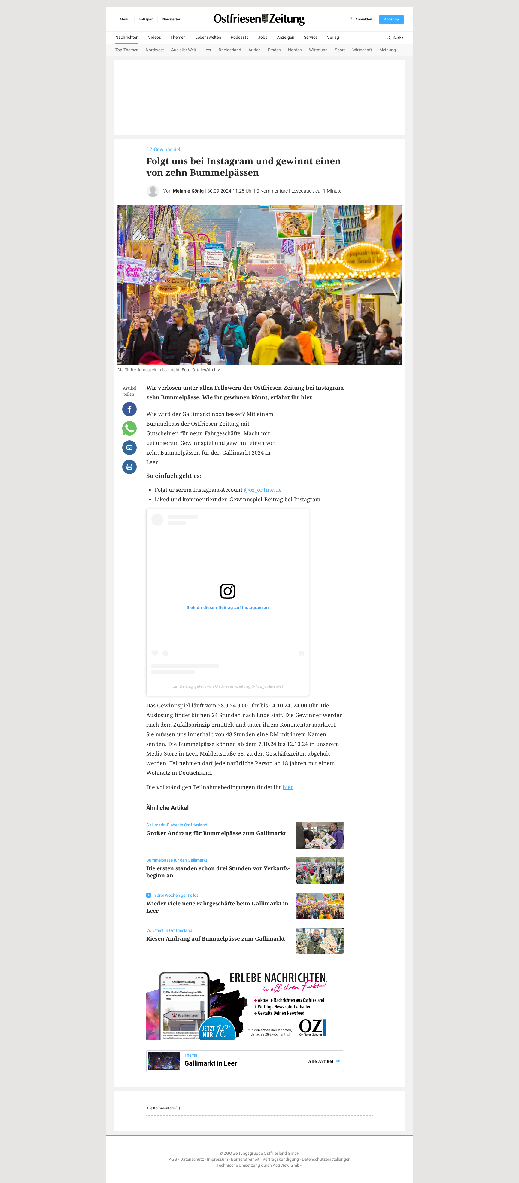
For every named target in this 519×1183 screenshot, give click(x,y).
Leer (207, 50)
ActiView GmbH (287, 1165)
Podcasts (239, 37)
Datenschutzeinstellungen (326, 1159)
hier (288, 787)
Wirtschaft (362, 50)
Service (310, 37)
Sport (340, 50)
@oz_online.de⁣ (263, 489)
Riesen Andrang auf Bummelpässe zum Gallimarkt (215, 938)
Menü (124, 19)
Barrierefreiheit (245, 1159)
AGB (173, 1159)
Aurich (254, 50)
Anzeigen (285, 37)
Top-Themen (126, 50)
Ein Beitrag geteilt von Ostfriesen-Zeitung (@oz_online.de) (227, 686)
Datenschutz (192, 1159)
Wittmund (318, 50)
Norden (295, 50)
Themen (178, 37)
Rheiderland (230, 50)
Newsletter (171, 19)
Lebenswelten (208, 37)
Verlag (333, 37)
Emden (274, 50)
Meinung (387, 50)
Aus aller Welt (183, 50)
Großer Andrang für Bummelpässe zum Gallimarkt (216, 833)
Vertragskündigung (281, 1159)
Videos (154, 37)
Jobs (262, 37)
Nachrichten (126, 37)
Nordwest (155, 50)
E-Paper (146, 19)
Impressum (217, 1159)
